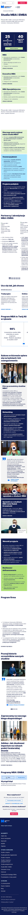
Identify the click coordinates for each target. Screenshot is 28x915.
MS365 (3, 843)
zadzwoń (7, 803)
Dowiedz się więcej (6, 646)
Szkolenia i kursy (5, 869)
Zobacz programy (14, 48)
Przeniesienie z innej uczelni (8, 877)
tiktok (17, 828)
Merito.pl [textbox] (4, 2)
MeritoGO (3, 841)
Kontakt (3, 891)
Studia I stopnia (5, 852)
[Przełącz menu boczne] (26, 7)
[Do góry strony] (25, 910)
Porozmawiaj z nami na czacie (14, 800)
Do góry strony (21, 777)
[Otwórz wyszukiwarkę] (22, 7)
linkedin (5, 828)
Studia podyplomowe (7, 864)
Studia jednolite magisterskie (9, 855)
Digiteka (3, 846)
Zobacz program (8, 68)
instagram (11, 828)
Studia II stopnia (5, 857)
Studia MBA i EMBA (6, 867)
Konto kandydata (6, 838)
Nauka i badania (5, 886)
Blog (2, 888)
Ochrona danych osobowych (8, 899)
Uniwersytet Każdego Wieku (9, 874)
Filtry (9, 777)
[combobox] (7, 3)
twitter (8, 828)
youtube (14, 828)
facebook (2, 828)
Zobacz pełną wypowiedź (15, 480)
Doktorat (3, 872)
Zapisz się (22, 2)
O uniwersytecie (5, 883)
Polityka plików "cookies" (7, 902)
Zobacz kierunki (7, 83)
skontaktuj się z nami (17, 803)
